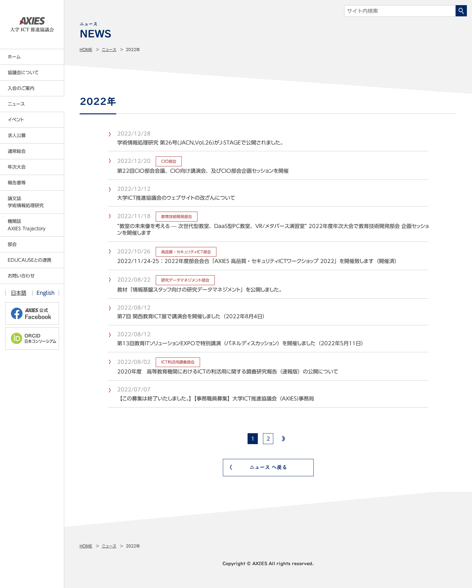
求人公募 (17, 135)
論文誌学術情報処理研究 (26, 202)
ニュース (109, 49)
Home (86, 49)
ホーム (14, 57)
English (46, 292)
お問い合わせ (21, 276)
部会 (12, 244)
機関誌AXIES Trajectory (27, 225)
